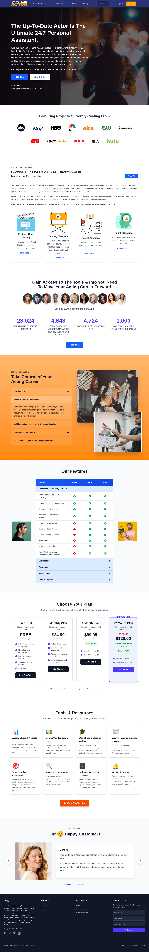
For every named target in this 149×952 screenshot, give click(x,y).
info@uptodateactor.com (20, 89)
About (74, 4)
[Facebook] (5, 939)
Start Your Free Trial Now (74, 803)
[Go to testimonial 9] (83, 890)
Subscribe (129, 936)
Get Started (58, 669)
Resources (59, 4)
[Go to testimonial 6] (77, 890)
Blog (78, 911)
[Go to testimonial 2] (67, 890)
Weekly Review (82, 919)
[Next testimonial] (140, 864)
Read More (24, 253)
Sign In (120, 4)
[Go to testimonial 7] (79, 890)
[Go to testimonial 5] (75, 890)
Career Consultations (84, 915)
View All (131, 176)
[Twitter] (14, 939)
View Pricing (40, 77)
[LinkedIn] (19, 939)
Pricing (85, 4)
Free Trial (19, 77)
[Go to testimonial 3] (71, 890)
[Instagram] (9, 939)
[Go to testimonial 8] (81, 890)
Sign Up (131, 4)
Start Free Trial (25, 675)
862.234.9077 (37, 89)
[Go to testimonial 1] (65, 890)
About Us (43, 911)
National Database (39, 4)
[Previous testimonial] (8, 864)
